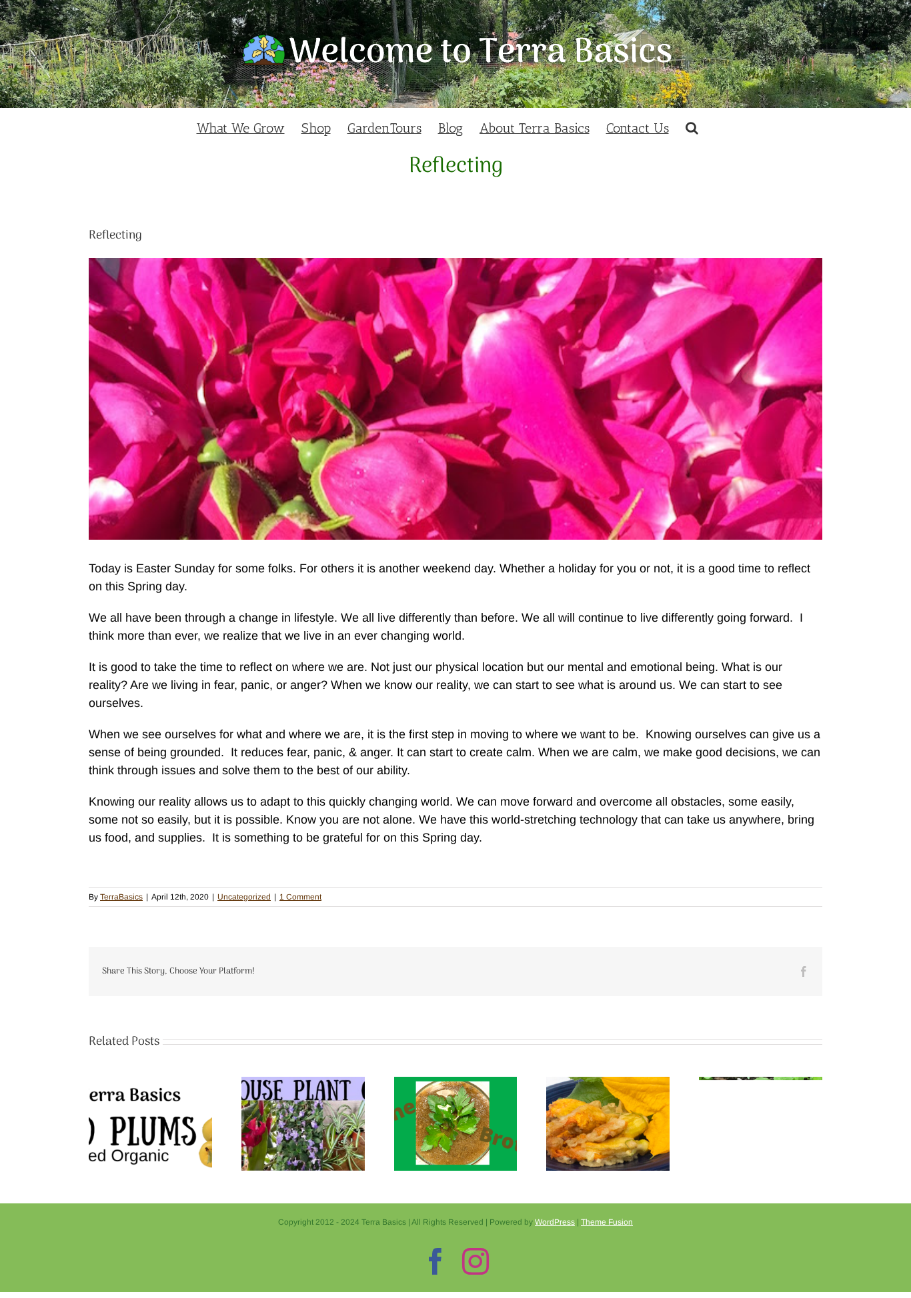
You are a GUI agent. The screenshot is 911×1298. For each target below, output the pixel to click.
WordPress (555, 1222)
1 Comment (300, 897)
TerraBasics (121, 897)
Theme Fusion (607, 1222)
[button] (692, 126)
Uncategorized (244, 897)
